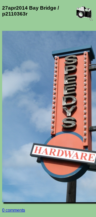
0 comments (13, 210)
